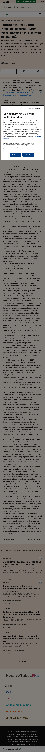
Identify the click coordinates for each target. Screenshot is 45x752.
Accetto (28, 154)
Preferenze (15, 154)
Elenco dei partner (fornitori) (11, 148)
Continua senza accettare (34, 108)
